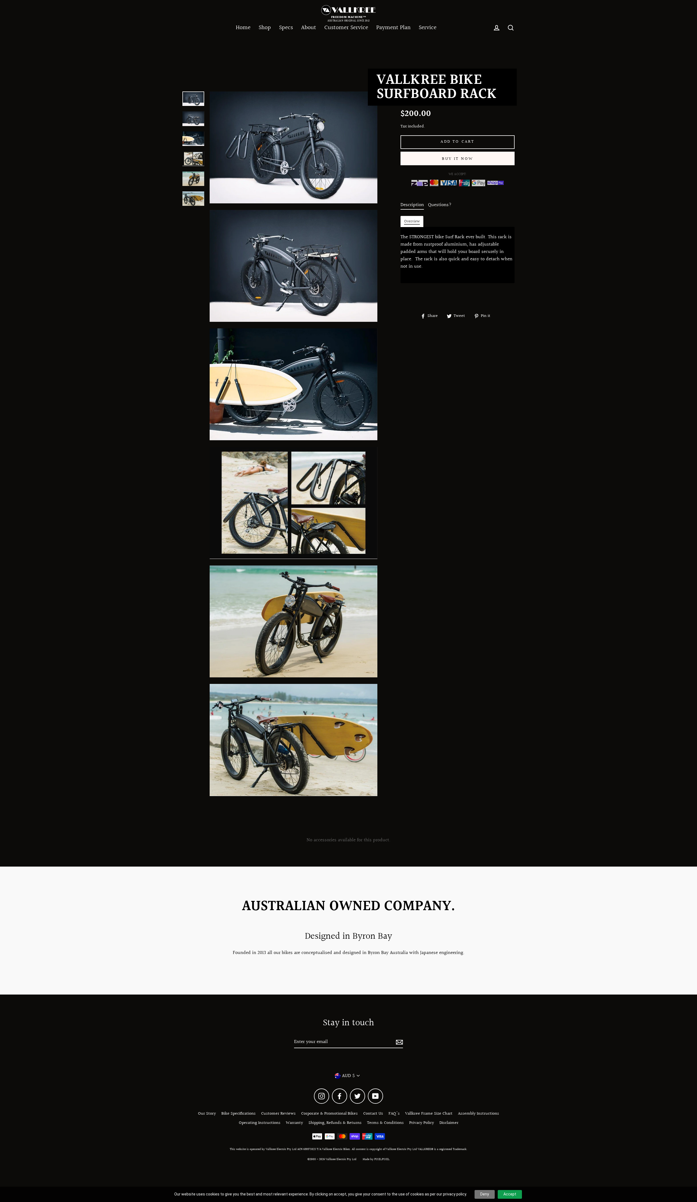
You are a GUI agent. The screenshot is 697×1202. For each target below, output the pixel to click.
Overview (412, 222)
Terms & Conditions (385, 1123)
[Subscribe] (398, 1042)
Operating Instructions (259, 1123)
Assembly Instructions (478, 1113)
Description (412, 205)
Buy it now (457, 158)
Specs (286, 27)
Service (427, 27)
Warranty (294, 1123)
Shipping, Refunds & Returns (335, 1123)
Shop (265, 27)
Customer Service (346, 27)
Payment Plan (393, 27)
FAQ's (394, 1113)
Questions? (440, 205)
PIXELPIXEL (382, 1159)
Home (243, 27)
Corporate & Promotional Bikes (329, 1113)
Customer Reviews (278, 1113)
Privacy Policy (421, 1123)
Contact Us (373, 1113)
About (308, 27)
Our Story (207, 1113)
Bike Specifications (238, 1113)
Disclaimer (448, 1123)
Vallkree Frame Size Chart (429, 1113)
